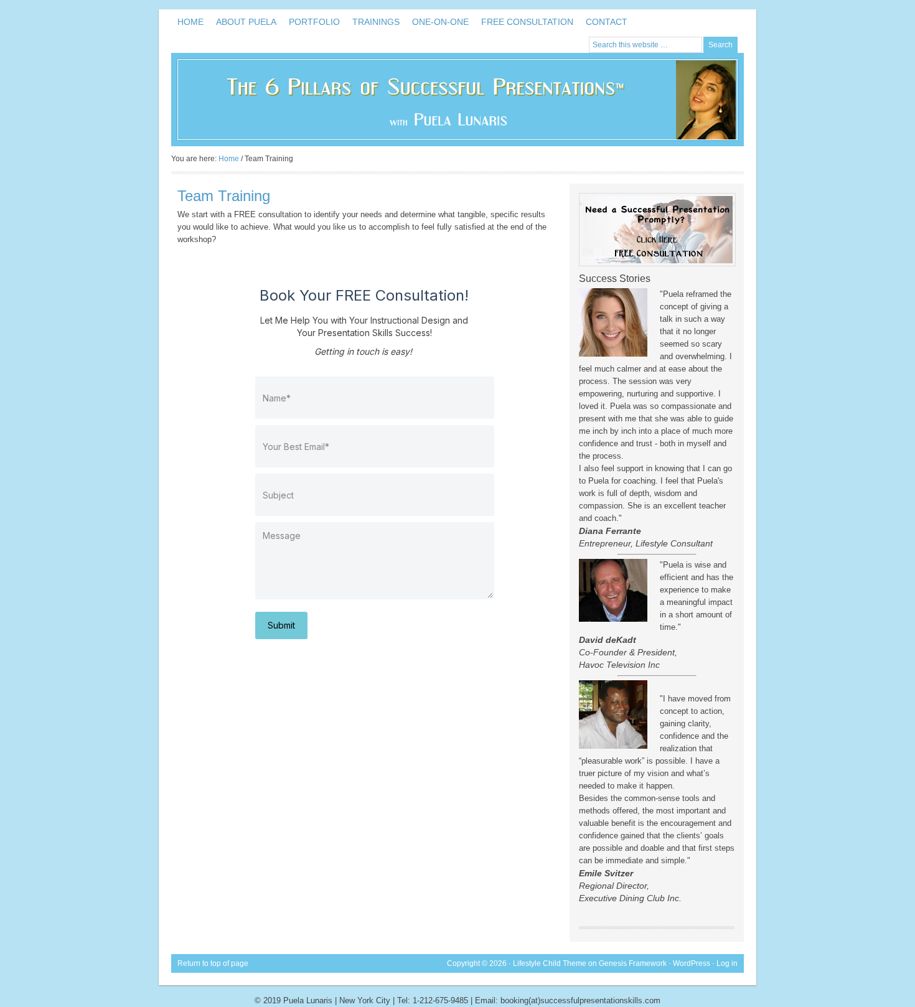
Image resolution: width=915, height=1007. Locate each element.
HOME (190, 22)
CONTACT (606, 22)
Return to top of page (212, 963)
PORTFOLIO (314, 22)
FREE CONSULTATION (527, 22)
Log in (727, 963)
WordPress (691, 963)
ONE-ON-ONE (440, 22)
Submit (281, 625)
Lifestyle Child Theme (549, 963)
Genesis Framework (633, 963)
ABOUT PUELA (246, 22)
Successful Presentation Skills (457, 99)
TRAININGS (376, 22)
